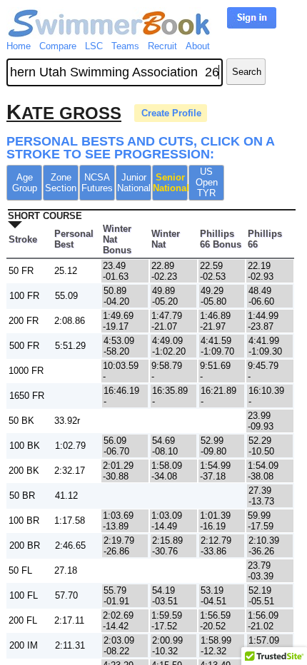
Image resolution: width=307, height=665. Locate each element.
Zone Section (60, 182)
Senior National (170, 182)
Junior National (134, 182)
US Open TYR (207, 182)
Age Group (24, 182)
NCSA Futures (97, 182)
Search (246, 71)
